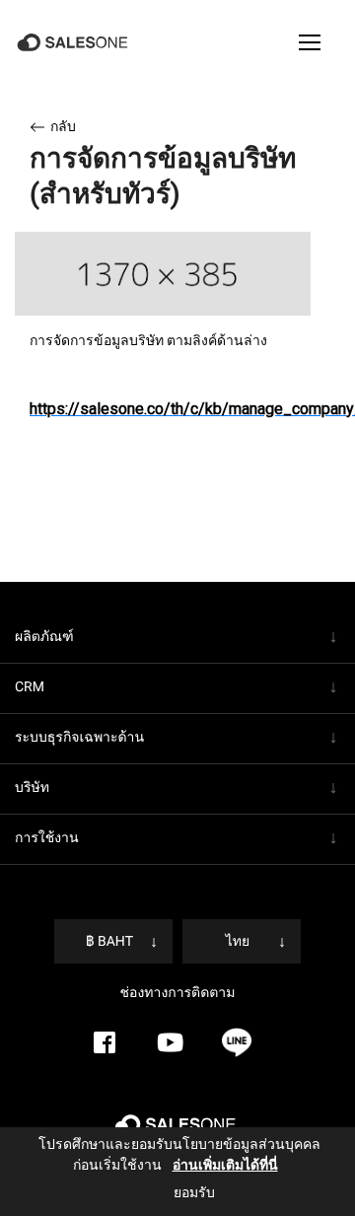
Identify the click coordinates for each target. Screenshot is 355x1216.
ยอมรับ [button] (194, 1192)
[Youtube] (170, 1042)
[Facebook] (104, 1042)
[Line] (236, 1042)
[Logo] (74, 43)
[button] (309, 42)
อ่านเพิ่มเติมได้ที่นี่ (209, 1165)
